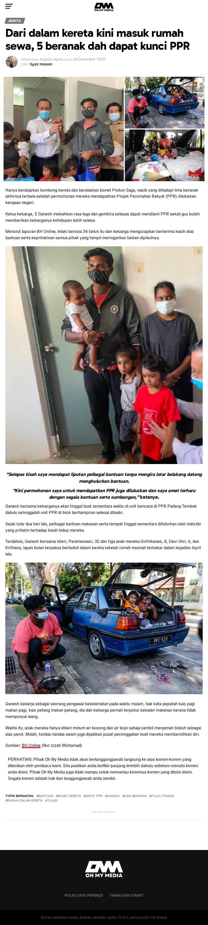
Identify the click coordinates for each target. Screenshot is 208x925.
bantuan (45, 796)
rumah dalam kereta (25, 800)
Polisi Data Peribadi (83, 895)
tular (52, 800)
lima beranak (135, 796)
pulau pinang (162, 796)
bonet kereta (69, 796)
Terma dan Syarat (126, 895)
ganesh (113, 796)
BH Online (31, 745)
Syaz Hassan (41, 64)
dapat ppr (93, 796)
